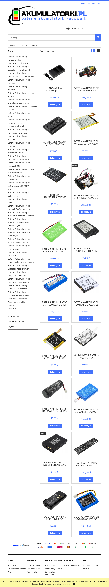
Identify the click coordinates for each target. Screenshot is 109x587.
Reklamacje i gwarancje (17, 568)
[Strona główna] (48, 15)
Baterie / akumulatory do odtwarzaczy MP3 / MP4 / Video (19, 185)
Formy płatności (51, 565)
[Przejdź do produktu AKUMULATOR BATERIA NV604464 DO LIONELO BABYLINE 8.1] (86, 339)
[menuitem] (12, 45)
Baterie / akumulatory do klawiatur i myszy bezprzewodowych (19, 122)
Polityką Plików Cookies (62, 581)
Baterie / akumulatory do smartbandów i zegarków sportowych (19, 232)
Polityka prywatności (72, 565)
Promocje (12, 308)
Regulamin (12, 565)
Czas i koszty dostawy (53, 568)
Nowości (11, 305)
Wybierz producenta (16, 322)
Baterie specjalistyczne (18, 63)
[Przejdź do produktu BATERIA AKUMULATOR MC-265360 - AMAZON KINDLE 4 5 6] (86, 125)
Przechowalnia (32, 572)
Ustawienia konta (33, 568)
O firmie (85, 568)
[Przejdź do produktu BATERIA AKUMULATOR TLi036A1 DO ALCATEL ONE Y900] (86, 285)
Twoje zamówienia (34, 565)
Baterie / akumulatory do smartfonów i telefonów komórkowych (19, 222)
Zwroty (11, 572)
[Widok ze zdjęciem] (93, 50)
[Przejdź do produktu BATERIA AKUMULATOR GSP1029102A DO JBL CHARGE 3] (55, 285)
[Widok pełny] (98, 50)
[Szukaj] (98, 37)
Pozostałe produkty (16, 302)
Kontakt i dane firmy (90, 565)
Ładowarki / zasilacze (17, 298)
